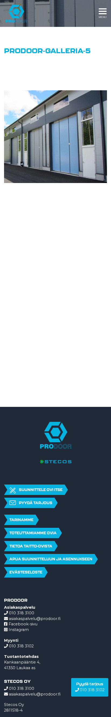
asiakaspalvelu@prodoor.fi (35, 618)
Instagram (18, 629)
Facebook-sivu (22, 624)
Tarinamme (21, 520)
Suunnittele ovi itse (41, 489)
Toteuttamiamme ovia (33, 533)
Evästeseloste (25, 572)
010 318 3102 (21, 646)
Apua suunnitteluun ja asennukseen (50, 559)
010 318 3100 (21, 613)
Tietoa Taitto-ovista (30, 546)
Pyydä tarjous (35, 503)
